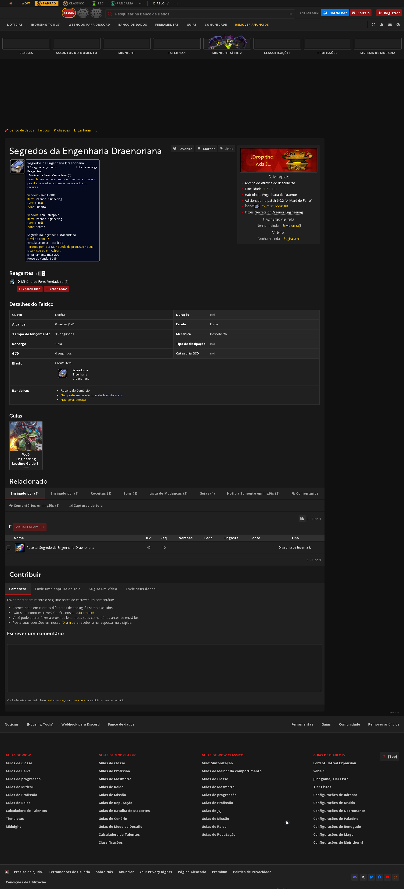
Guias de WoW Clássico (222, 755)
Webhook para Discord (89, 25)
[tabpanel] (165, 539)
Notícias (15, 25)
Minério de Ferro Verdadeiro (48, 175)
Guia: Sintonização (217, 763)
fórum (66, 622)
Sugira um (291, 238)
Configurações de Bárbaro (335, 795)
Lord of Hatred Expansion (334, 763)
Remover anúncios (252, 25)
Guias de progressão (23, 779)
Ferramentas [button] (167, 25)
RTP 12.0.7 (96, 13)
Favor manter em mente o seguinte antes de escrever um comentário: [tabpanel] (73, 650)
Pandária (125, 3)
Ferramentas (302, 724)
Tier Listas (15, 818)
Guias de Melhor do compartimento (232, 771)
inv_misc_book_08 (274, 206)
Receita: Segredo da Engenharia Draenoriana (60, 547)
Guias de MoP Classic (117, 755)
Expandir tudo (31, 289)
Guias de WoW (18, 755)
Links (229, 148)
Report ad (394, 713)
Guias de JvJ (211, 810)
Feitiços (44, 130)
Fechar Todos (58, 289)
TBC (100, 3)
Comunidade (216, 25)
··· (141, 3)
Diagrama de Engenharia (295, 547)
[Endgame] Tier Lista (331, 779)
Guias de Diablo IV (329, 755)
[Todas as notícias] (10, 3)
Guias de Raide (18, 802)
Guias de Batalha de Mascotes (124, 810)
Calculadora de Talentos (26, 810)
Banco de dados (132, 25)
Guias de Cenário (113, 818)
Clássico (77, 3)
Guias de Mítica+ (20, 787)
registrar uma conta (72, 700)
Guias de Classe (19, 763)
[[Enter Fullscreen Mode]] (373, 24)
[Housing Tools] (40, 724)
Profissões (62, 130)
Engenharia (82, 130)
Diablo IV (165, 3)
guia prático (84, 612)
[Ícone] (17, 166)
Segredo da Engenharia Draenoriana (51, 235)
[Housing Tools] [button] (46, 25)
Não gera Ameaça (73, 399)
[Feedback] (389, 24)
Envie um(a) (291, 225)
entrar (52, 700)
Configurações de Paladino (335, 818)
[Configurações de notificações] (381, 24)
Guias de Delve (18, 771)
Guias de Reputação (115, 802)
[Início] (31, 13)
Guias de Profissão (21, 795)
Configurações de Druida (334, 802)
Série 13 (319, 771)
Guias (192, 25)
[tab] (25, 493)
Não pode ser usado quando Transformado (92, 395)
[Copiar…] (302, 518)
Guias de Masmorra (115, 779)
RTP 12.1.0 (83, 13)
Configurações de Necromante (339, 810)
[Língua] (398, 24)
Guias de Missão (112, 795)
